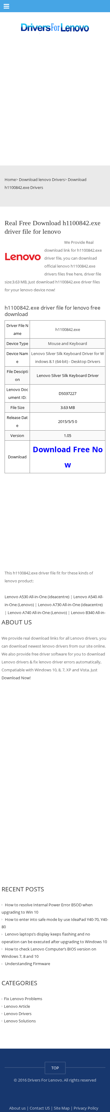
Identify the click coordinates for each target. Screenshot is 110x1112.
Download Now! (16, 677)
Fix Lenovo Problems (23, 998)
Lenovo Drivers (17, 1013)
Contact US (40, 1108)
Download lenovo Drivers (42, 179)
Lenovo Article (17, 1006)
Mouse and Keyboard (67, 343)
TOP (55, 1068)
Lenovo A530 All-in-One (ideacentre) (37, 596)
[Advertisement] (55, 105)
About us (17, 1108)
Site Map (62, 1108)
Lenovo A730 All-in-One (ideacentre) (70, 604)
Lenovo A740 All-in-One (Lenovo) (37, 612)
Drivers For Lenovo (45, 1080)
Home (10, 179)
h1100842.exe (67, 329)
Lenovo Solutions (20, 1021)
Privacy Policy (86, 1108)
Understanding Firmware (27, 963)
